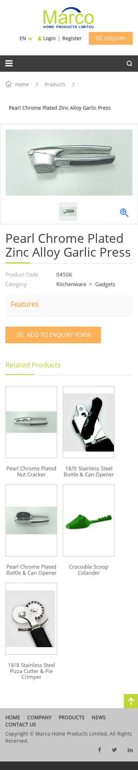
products (72, 717)
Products (55, 84)
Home (22, 84)
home (12, 717)
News (99, 717)
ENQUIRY (115, 38)
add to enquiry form (58, 335)
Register (72, 38)
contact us (20, 724)
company (39, 717)
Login (49, 38)
